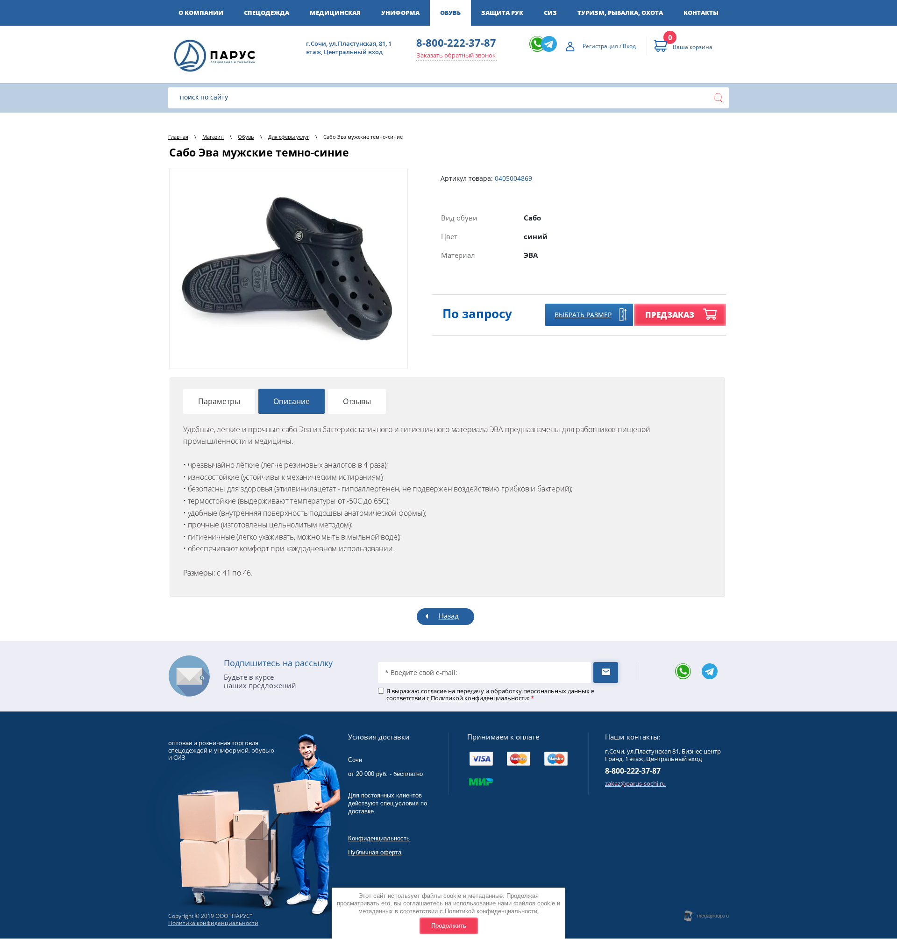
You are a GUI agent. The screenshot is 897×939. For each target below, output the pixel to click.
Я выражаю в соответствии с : (490, 695)
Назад (449, 615)
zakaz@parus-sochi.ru (635, 783)
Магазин (213, 136)
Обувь (246, 136)
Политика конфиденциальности (213, 923)
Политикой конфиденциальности (491, 911)
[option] (288, 269)
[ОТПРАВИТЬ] (605, 672)
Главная (178, 136)
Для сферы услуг (288, 136)
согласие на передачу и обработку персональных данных (505, 691)
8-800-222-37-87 (456, 43)
